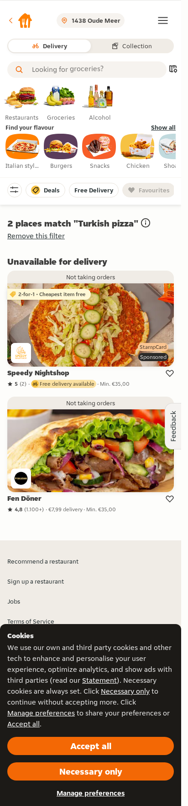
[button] (20, 20)
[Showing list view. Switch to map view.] (172, 69)
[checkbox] (22, 152)
